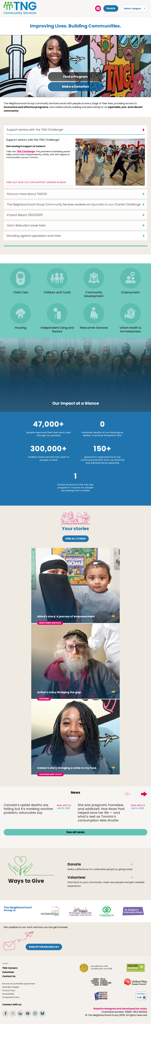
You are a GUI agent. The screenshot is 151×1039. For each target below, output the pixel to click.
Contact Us (8, 976)
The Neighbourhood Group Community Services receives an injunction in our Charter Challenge (74, 204)
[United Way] (135, 982)
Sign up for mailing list (44, 946)
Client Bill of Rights (10, 987)
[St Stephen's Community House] (133, 911)
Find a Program (75, 76)
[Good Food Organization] (135, 967)
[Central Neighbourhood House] (50, 911)
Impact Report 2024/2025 (25, 215)
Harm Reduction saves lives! (26, 225)
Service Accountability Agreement (18, 983)
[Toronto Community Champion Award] (101, 982)
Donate (110, 8)
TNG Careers (10, 968)
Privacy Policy (8, 990)
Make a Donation (75, 86)
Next (144, 793)
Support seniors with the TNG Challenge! (35, 130)
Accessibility (8, 993)
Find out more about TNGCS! (27, 194)
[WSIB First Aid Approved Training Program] (141, 996)
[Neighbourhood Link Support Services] (107, 911)
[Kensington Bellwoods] (80, 911)
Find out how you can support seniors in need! (36, 182)
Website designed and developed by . (120, 1008)
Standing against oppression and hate (34, 236)
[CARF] (96, 967)
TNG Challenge (26, 151)
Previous (127, 793)
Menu (98, 8)
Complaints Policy (10, 997)
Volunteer (8, 972)
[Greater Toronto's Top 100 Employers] (101, 996)
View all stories (75, 538)
